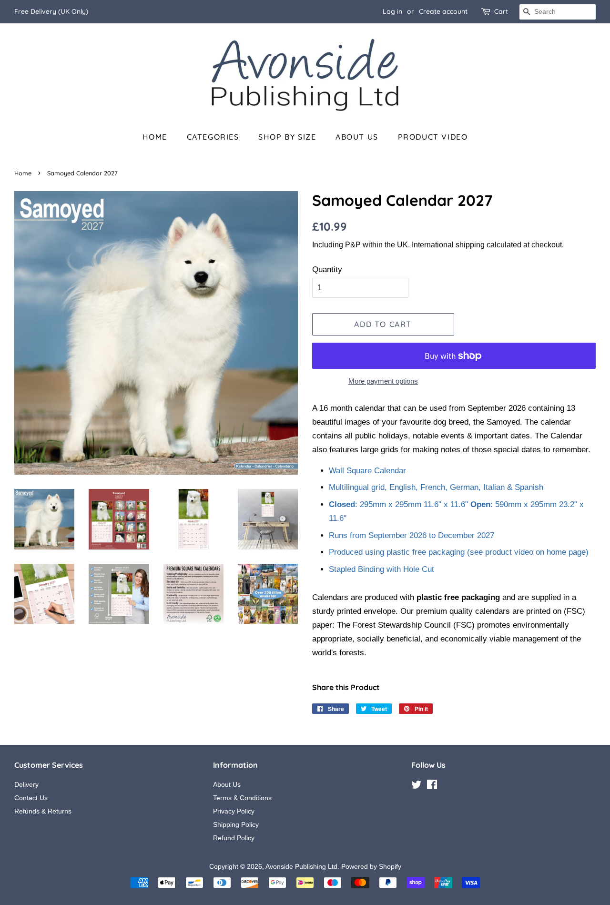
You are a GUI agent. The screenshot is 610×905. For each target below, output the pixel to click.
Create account (443, 11)
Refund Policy (233, 838)
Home (154, 137)
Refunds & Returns (42, 811)
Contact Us (31, 798)
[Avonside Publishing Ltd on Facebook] (432, 786)
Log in (392, 11)
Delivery (26, 784)
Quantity (327, 269)
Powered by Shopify (371, 866)
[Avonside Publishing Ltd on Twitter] (416, 786)
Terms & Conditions (242, 798)
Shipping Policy (236, 824)
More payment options (383, 381)
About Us (357, 137)
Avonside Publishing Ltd (301, 866)
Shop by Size (287, 137)
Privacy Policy (233, 811)
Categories (213, 137)
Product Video (433, 137)
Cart (501, 11)
